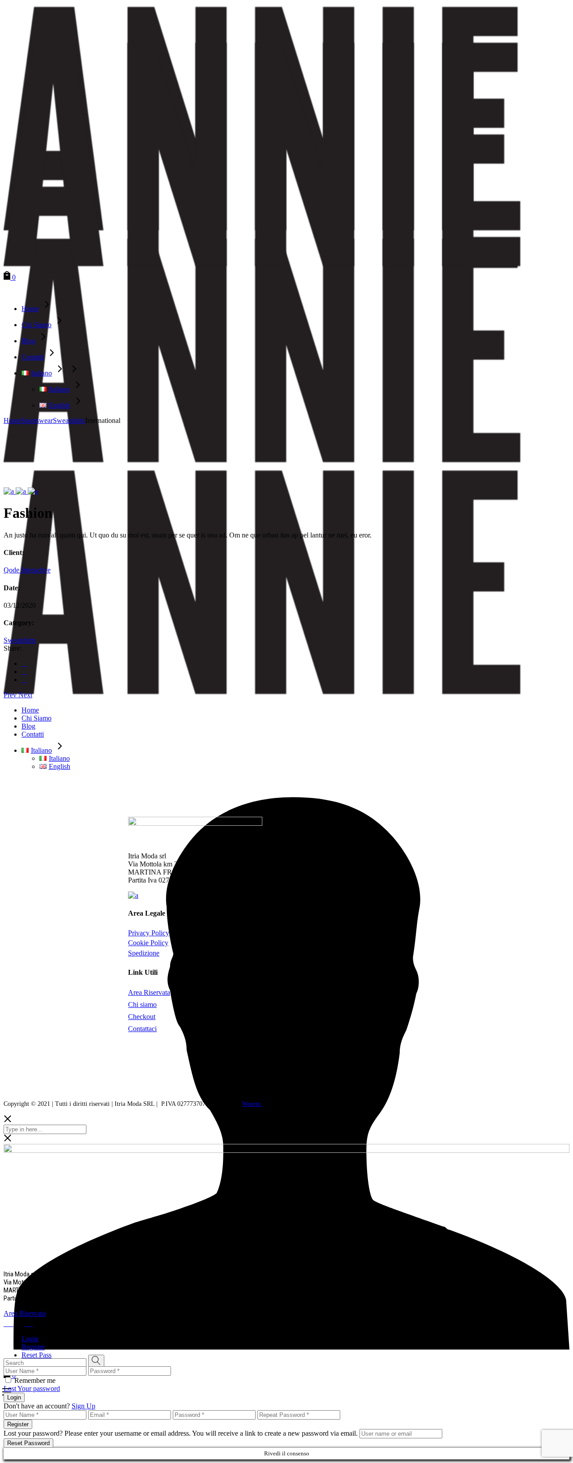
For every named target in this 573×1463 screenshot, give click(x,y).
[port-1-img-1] (10, 491)
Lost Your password (32, 1388)
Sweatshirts (20, 640)
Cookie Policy (148, 943)
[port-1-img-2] (22, 491)
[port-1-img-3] (33, 491)
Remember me (35, 1380)
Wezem (252, 1103)
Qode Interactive (27, 570)
